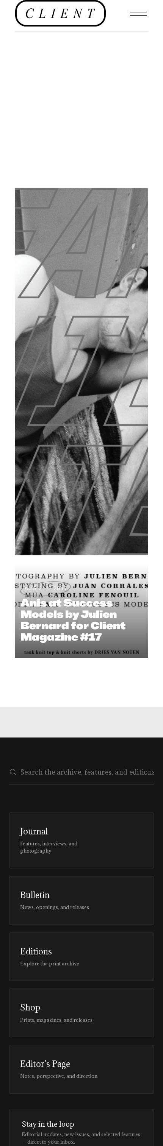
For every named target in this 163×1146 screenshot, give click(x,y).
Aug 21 (46, 588)
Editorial (23, 106)
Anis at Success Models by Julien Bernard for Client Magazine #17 (72, 619)
